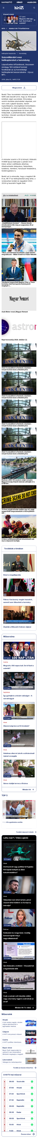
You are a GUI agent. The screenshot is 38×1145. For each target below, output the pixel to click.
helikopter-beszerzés (9, 53)
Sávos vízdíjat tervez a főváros (15, 783)
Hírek (5, 722)
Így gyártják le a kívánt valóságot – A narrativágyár (17, 697)
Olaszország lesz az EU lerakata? (16, 726)
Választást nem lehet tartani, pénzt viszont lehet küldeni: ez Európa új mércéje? (17, 902)
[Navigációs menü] (4, 8)
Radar (19, 1112)
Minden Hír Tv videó (23, 1008)
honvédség (22, 53)
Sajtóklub (6, 692)
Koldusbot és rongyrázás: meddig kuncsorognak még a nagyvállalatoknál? (16, 935)
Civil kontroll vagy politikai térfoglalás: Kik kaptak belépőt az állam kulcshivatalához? (18, 869)
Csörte (5, 662)
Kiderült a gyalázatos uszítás (12, 822)
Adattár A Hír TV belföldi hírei (19, 28)
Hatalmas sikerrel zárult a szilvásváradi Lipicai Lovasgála (18, 754)
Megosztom (17, 88)
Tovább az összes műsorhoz (23, 1068)
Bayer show (7, 1048)
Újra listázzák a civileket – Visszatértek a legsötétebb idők (18, 967)
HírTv (3, 28)
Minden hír (26, 790)
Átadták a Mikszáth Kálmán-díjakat (17, 627)
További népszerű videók (25, 832)
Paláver (6, 929)
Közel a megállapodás (12, 575)
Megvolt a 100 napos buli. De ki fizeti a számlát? (26, 21)
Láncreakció (7, 1060)
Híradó (5, 1020)
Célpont (6, 1032)
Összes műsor (26, 1134)
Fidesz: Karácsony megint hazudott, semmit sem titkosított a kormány (18, 601)
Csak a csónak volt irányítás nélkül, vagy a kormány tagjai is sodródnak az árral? (18, 999)
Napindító (20, 1100)
